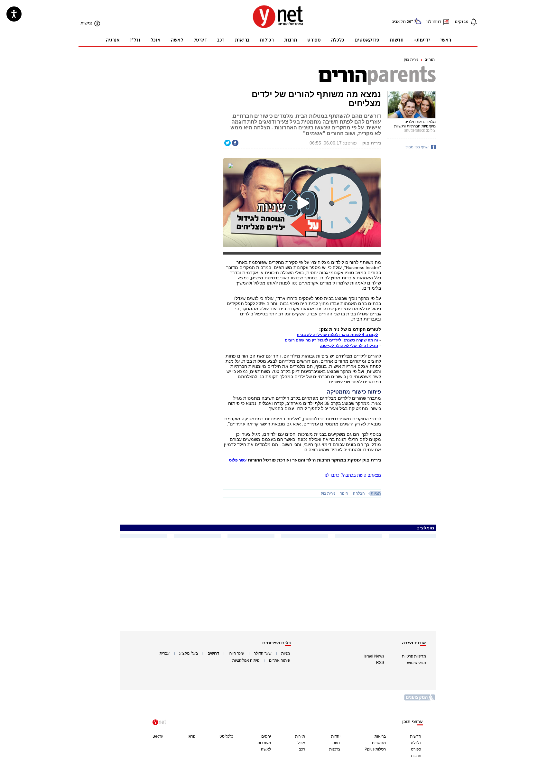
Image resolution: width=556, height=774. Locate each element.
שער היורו (236, 653)
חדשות (415, 736)
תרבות (416, 755)
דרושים (213, 653)
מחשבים (379, 743)
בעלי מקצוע (188, 653)
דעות (336, 743)
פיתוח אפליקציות (245, 660)
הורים (429, 59)
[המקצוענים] (420, 699)
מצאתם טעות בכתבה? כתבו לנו (353, 475)
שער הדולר (263, 653)
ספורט (416, 749)
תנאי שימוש (416, 662)
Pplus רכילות (375, 749)
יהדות (335, 736)
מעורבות (264, 743)
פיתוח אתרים (279, 660)
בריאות (380, 736)
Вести (158, 736)
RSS (380, 662)
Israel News (374, 656)
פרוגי (191, 736)
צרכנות (334, 749)
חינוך (344, 493)
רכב (302, 749)
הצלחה (359, 493)
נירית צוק (411, 59)
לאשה (266, 749)
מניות (285, 653)
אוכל (301, 743)
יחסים (266, 736)
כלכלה (416, 743)
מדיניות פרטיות (414, 656)
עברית (165, 653)
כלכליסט (226, 736)
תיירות (300, 736)
